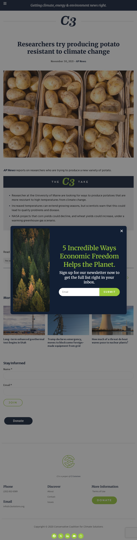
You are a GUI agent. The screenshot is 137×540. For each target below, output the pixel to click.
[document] (68, 270)
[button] (121, 231)
